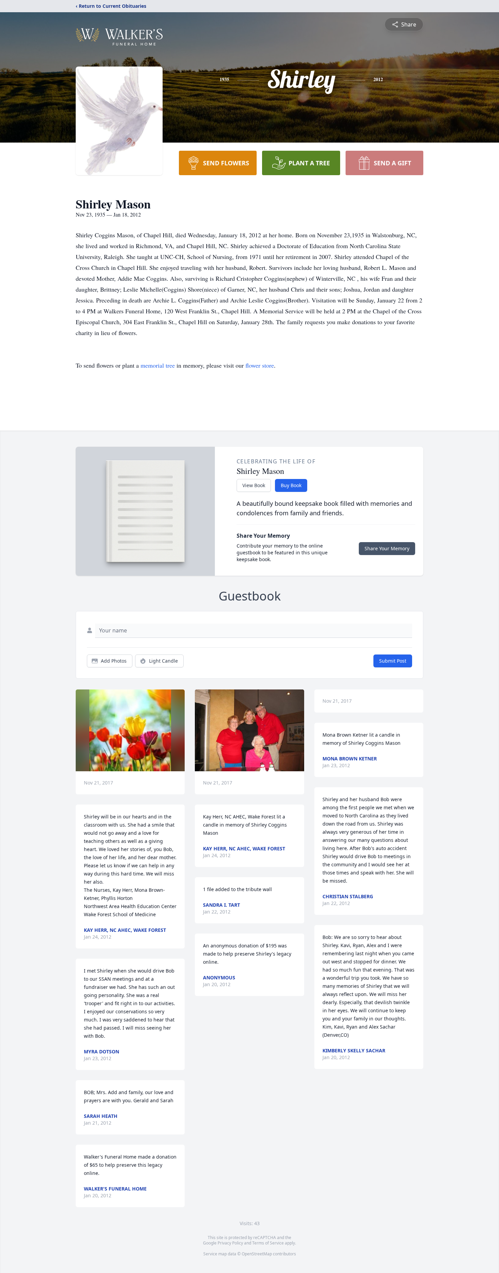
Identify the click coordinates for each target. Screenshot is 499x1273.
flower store (259, 365)
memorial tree (158, 365)
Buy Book (291, 485)
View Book (253, 485)
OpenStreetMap (257, 1254)
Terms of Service (268, 1243)
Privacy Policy (230, 1243)
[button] (130, 730)
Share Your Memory (387, 548)
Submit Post (392, 661)
